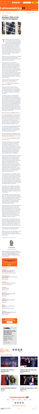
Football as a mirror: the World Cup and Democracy (8, 306)
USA (21, 368)
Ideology (6, 350)
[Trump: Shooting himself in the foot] (9, 380)
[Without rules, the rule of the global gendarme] (29, 362)
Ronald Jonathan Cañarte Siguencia (9, 272)
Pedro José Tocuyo (5, 289)
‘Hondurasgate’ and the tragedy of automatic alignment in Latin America (9, 312)
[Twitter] (13, 350)
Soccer (3, 305)
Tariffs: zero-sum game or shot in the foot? (28, 388)
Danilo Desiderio (5, 279)
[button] (21, 2)
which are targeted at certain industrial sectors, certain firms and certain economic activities (11, 137)
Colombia (4, 282)
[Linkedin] (17, 2)
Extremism (4, 292)
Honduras (4, 311)
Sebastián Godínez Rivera (7, 284)
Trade (21, 386)
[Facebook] (13, 2)
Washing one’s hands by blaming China (7, 370)
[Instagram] (15, 2)
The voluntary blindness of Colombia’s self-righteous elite (8, 300)
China (2, 368)
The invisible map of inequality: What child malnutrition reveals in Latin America (8, 271)
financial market (5, 275)
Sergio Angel (4, 302)
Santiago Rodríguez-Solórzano (8, 308)
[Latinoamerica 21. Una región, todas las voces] (19, 397)
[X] (19, 2)
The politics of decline (5, 288)
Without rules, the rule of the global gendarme (28, 370)
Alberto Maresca (5, 314)
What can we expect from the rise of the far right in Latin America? (9, 294)
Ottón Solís (11, 247)
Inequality (4, 269)
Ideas (4, 12)
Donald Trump (3, 386)
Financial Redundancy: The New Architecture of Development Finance (9, 277)
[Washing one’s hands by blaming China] (9, 362)
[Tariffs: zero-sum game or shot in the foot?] (29, 380)
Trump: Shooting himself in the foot (8, 388)
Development (5, 15)
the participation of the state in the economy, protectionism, (9, 82)
